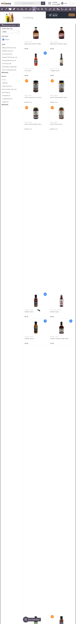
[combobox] (29, 3)
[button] (53, 3)
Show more (5, 72)
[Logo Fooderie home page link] (6, 3)
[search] (43, 3)
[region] (61, 15)
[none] (36, 37)
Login (73, 3)
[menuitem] (2, 9)
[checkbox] (11, 39)
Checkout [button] (72, 15)
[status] (55, 14)
